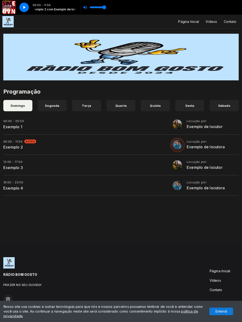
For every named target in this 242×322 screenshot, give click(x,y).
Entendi (221, 311)
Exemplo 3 (13, 167)
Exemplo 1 (12, 126)
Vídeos (211, 22)
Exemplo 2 (13, 147)
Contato (230, 22)
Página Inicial (188, 22)
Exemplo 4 (13, 188)
